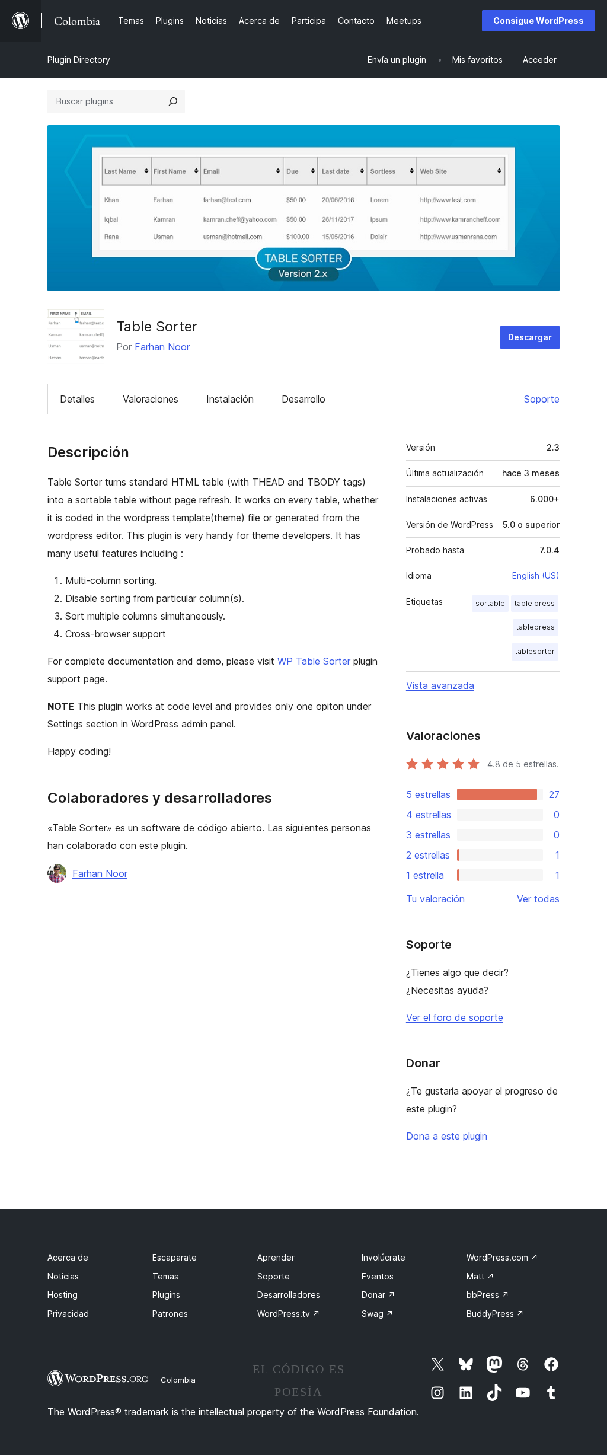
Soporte (542, 399)
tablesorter (535, 651)
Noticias (63, 1276)
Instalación (230, 399)
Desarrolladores (288, 1295)
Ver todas (538, 899)
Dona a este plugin (446, 1136)
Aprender (276, 1257)
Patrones (170, 1314)
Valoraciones (150, 399)
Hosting (62, 1295)
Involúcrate (383, 1257)
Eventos (378, 1276)
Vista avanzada (440, 685)
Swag (378, 1314)
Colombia (178, 1379)
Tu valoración (435, 899)
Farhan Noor (162, 347)
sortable (490, 603)
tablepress (535, 627)
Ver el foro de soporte (454, 1017)
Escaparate (174, 1257)
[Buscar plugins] (173, 101)
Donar (378, 1295)
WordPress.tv (288, 1314)
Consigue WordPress (538, 20)
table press (535, 603)
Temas (165, 1276)
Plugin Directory (78, 60)
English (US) (536, 575)
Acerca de (67, 1257)
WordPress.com (502, 1257)
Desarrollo (303, 399)
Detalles (77, 399)
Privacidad (68, 1314)
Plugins (166, 1295)
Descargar (530, 337)
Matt (480, 1276)
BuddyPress (495, 1314)
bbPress (488, 1295)
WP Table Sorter (313, 661)
